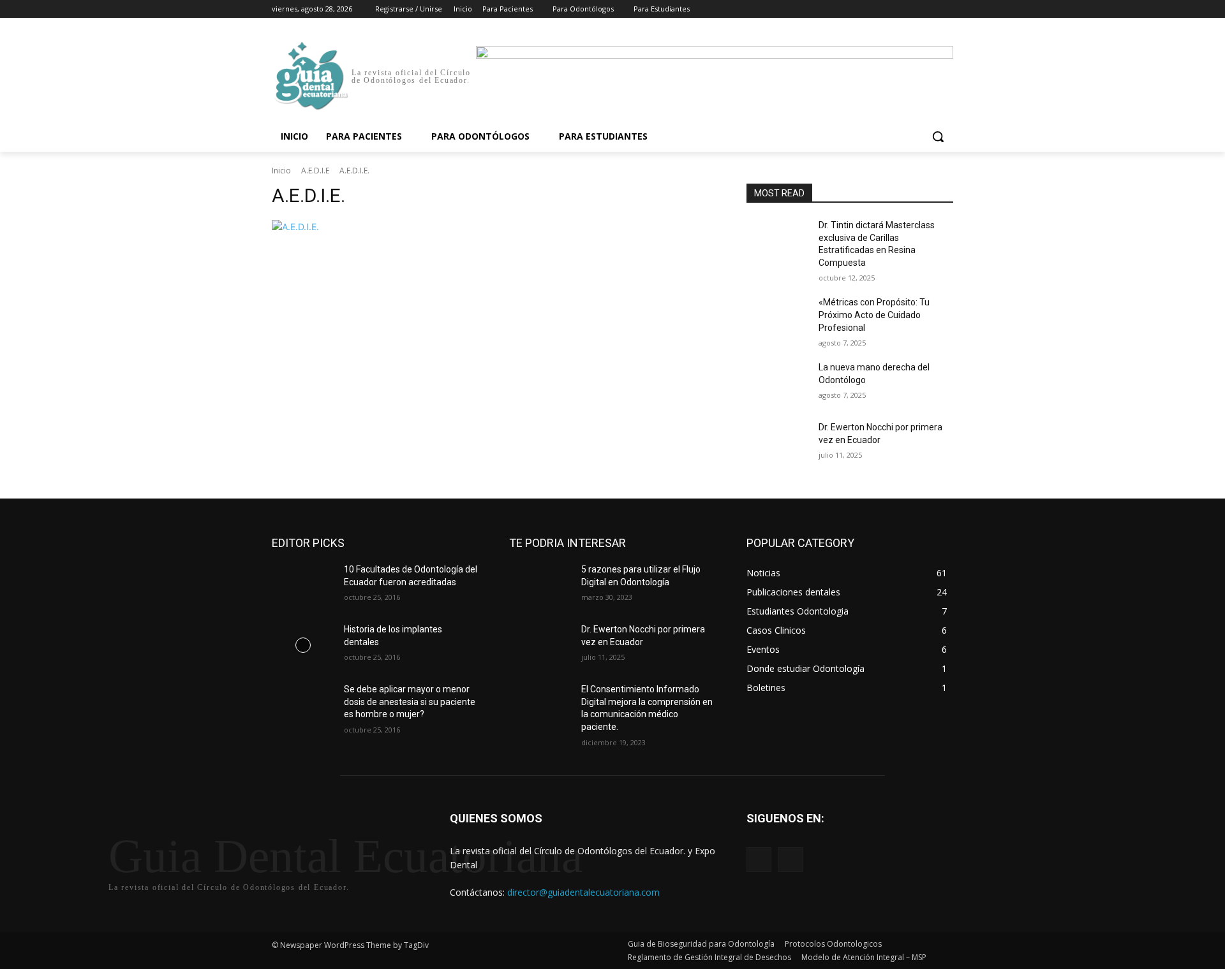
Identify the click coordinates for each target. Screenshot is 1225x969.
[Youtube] (946, 9)
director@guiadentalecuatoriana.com (583, 892)
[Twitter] (910, 9)
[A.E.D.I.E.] (494, 226)
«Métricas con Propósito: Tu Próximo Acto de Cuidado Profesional (874, 314)
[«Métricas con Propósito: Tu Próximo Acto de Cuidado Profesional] (777, 318)
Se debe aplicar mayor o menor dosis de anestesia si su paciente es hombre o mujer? (409, 701)
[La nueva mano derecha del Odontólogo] (777, 383)
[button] (938, 136)
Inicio (281, 170)
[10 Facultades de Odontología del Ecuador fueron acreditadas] (303, 585)
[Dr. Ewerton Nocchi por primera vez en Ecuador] (777, 443)
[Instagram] (893, 9)
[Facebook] (875, 9)
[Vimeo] (928, 9)
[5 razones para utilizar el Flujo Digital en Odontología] (540, 585)
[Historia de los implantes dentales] (303, 645)
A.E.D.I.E (315, 170)
